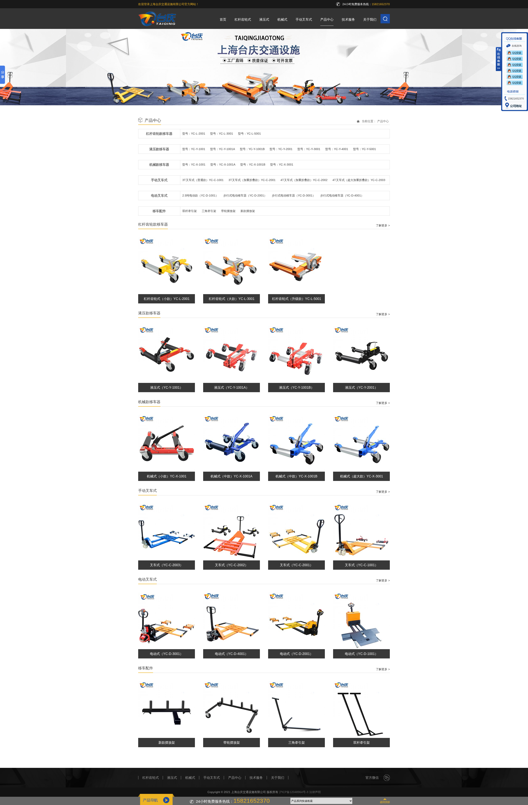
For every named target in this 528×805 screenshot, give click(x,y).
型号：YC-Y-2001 (281, 149)
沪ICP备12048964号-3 (293, 792)
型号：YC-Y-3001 (308, 149)
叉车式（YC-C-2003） (166, 565)
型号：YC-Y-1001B (252, 149)
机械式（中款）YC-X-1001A (231, 476)
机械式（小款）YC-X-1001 (166, 476)
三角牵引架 (209, 211)
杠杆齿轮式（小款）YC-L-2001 (167, 299)
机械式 (282, 19)
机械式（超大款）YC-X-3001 (361, 476)
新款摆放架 (247, 211)
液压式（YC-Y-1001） (166, 387)
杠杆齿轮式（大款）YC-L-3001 (232, 299)
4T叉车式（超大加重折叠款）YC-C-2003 (358, 180)
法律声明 (315, 792)
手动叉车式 (304, 19)
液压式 (264, 19)
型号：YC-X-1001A (222, 164)
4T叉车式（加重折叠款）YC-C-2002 (304, 180)
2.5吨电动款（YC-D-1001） (200, 195)
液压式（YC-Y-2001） (361, 387)
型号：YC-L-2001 (193, 133)
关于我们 (369, 19)
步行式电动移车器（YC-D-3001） (293, 195)
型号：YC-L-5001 (249, 133)
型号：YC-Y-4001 (336, 149)
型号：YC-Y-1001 (193, 149)
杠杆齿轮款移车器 (159, 133)
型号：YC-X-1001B (252, 164)
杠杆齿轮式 (243, 19)
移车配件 (159, 211)
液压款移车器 (159, 149)
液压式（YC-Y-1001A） (231, 387)
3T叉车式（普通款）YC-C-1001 (203, 180)
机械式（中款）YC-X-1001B (296, 476)
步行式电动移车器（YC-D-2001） (245, 195)
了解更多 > (383, 225)
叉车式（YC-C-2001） (296, 565)
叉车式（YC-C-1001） (361, 565)
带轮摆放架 (228, 211)
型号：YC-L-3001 (221, 133)
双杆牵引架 (189, 211)
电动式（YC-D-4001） (231, 654)
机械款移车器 (159, 164)
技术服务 (348, 19)
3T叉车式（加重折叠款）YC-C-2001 (252, 180)
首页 (223, 19)
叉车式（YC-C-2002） (231, 565)
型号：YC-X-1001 (193, 164)
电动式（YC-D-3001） (166, 654)
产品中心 (327, 19)
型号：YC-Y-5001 (364, 149)
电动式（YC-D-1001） (361, 654)
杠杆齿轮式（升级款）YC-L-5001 (296, 299)
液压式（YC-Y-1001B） (296, 387)
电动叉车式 (159, 195)
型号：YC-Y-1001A (222, 149)
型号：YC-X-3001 (281, 164)
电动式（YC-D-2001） (296, 654)
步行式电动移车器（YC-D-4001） (342, 195)
